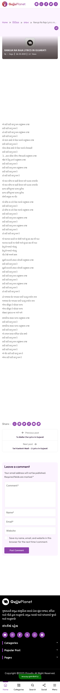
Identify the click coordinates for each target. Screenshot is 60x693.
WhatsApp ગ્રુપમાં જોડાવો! (29, 677)
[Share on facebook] (29, 424)
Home (5, 22)
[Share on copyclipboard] (39, 424)
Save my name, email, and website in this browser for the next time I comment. (30, 540)
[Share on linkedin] (19, 424)
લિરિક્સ (15, 22)
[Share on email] (34, 424)
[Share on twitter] (24, 424)
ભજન (26, 22)
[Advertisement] (30, 91)
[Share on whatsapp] (15, 424)
